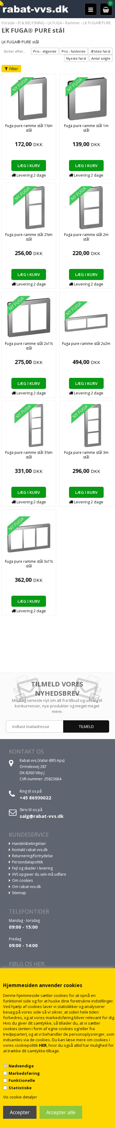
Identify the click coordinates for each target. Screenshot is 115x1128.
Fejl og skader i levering (32, 868)
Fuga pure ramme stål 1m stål (86, 128)
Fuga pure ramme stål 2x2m (86, 343)
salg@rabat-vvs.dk (41, 816)
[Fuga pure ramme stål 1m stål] (86, 98)
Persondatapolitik (27, 862)
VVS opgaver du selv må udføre (39, 874)
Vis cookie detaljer (20, 1097)
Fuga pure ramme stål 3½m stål (28, 455)
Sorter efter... (15, 51)
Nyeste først (76, 58)
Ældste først (100, 51)
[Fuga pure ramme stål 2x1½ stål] (28, 316)
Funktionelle (22, 1080)
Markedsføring (24, 1073)
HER (43, 1045)
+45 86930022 (35, 797)
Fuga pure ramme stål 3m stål (86, 455)
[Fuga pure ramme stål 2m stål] (86, 207)
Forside (8, 23)
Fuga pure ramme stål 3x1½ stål (29, 564)
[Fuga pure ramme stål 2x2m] (86, 316)
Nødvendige (21, 1066)
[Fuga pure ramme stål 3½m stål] (28, 425)
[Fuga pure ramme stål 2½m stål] (28, 207)
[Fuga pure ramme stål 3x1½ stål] (28, 534)
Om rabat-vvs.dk (26, 886)
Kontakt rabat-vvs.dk (30, 849)
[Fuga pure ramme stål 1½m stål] (28, 98)
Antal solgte (100, 58)
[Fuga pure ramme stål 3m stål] (86, 425)
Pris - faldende (74, 51)
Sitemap (19, 892)
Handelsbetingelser (29, 843)
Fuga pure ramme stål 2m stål (86, 237)
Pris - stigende (44, 51)
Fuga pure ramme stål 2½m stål (28, 237)
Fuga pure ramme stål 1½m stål (28, 128)
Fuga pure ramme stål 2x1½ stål (29, 346)
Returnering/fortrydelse (32, 855)
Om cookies (22, 880)
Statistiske (20, 1087)
